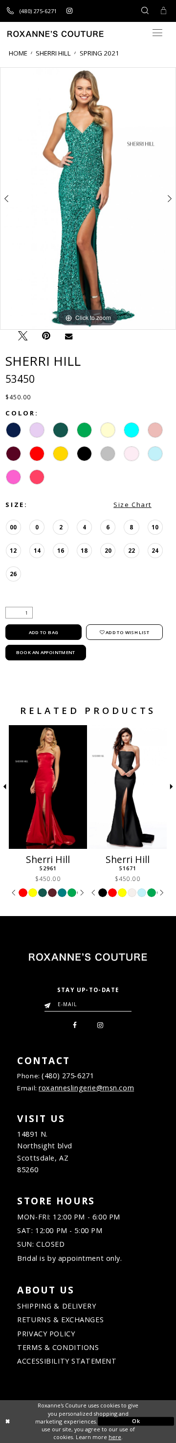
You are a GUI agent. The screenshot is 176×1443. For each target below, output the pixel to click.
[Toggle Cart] (163, 10)
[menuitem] (75, 1024)
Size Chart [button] (132, 504)
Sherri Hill (53, 53)
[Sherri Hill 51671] (127, 786)
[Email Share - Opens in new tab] (69, 335)
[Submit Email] (49, 1002)
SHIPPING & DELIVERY (56, 1306)
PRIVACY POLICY (46, 1333)
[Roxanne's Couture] (55, 33)
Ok (136, 1420)
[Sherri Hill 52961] (48, 786)
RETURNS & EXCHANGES (60, 1319)
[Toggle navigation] (157, 33)
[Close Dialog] (40, 1421)
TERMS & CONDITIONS (58, 1347)
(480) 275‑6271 (68, 1075)
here (115, 1437)
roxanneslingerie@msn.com (86, 1087)
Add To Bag (44, 632)
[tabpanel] (88, 198)
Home (18, 53)
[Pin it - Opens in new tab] (46, 336)
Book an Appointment (45, 652)
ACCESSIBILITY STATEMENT (66, 1361)
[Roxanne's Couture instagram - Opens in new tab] (69, 10)
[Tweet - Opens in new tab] (23, 335)
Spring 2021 (99, 53)
